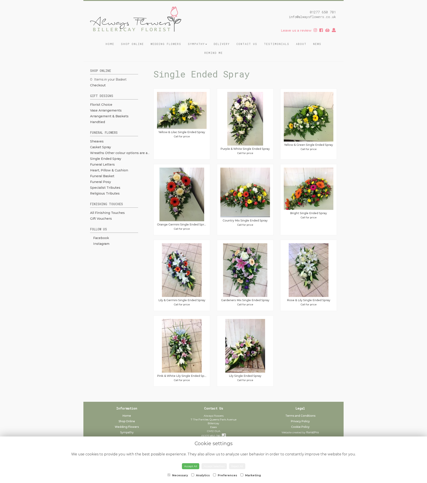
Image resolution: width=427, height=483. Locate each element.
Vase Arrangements (106, 110)
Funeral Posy (100, 182)
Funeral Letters (102, 164)
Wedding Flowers (166, 44)
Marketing (252, 475)
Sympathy (196, 44)
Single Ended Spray (105, 159)
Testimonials (276, 44)
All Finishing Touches (107, 213)
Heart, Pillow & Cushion (109, 170)
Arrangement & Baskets (109, 116)
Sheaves (97, 141)
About (301, 44)
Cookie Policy (300, 426)
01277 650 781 (211, 436)
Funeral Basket (102, 176)
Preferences (227, 475)
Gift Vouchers (101, 219)
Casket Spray (100, 147)
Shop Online (132, 44)
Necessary (179, 475)
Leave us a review (296, 30)
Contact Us (246, 44)
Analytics (202, 475)
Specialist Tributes (105, 188)
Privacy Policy (300, 421)
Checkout (98, 85)
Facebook (100, 238)
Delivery (222, 44)
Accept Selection (214, 466)
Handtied (97, 122)
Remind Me (213, 53)
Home (110, 44)
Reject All (237, 466)
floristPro (312, 432)
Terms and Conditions (300, 415)
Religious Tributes (105, 193)
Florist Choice (101, 105)
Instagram (100, 244)
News (317, 44)
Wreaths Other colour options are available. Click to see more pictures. (147, 153)
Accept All (190, 466)
